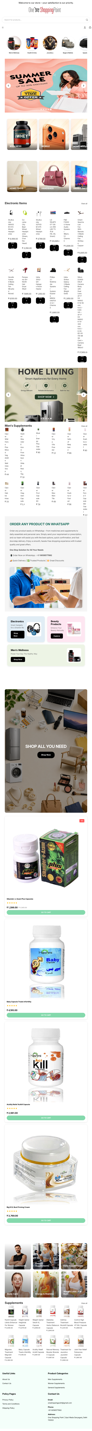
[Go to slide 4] (48, 109)
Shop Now (16, 634)
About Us (6, 1379)
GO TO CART (46, 912)
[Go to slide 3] (46, 109)
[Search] (87, 20)
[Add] (11, 212)
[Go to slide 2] (43, 109)
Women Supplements (56, 1383)
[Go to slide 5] (51, 109)
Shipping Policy (8, 1408)
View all (84, 204)
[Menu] (3, 27)
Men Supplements (55, 1379)
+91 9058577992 (55, 1410)
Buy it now (12, 245)
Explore (57, 636)
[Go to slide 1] (41, 109)
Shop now (46, 86)
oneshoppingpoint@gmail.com (60, 1403)
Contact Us (6, 1383)
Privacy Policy (7, 1400)
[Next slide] (83, 85)
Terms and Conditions (10, 1404)
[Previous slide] (8, 85)
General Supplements (56, 1388)
